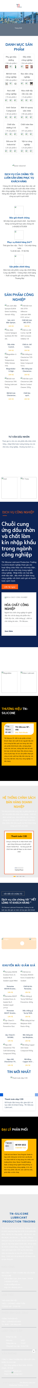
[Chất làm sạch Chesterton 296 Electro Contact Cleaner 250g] (27, 384)
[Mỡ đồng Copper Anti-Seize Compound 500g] (28, 1050)
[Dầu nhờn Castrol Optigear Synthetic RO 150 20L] (11, 335)
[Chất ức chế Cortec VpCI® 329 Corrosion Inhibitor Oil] (27, 335)
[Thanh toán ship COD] (19, 1090)
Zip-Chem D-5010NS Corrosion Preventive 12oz (10, 1038)
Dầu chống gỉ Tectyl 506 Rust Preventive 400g (28, 1014)
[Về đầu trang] (33, 1377)
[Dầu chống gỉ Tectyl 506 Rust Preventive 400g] (28, 1001)
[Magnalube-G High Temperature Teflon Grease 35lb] (11, 359)
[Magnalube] (9, 682)
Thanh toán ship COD (14, 1099)
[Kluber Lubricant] (28, 682)
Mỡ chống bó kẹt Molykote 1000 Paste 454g (28, 1038)
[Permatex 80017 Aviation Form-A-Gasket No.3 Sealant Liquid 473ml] (10, 1001)
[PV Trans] (28, 488)
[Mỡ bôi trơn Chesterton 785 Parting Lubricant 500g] (11, 384)
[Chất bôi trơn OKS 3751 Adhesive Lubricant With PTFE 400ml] (27, 311)
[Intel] (9, 488)
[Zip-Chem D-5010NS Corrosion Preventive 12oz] (10, 1026)
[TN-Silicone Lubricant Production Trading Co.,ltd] (19, 5)
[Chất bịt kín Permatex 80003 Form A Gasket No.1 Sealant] (28, 977)
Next (33, 488)
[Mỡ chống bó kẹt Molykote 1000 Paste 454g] (28, 1026)
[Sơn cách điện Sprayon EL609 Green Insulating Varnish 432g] (11, 311)
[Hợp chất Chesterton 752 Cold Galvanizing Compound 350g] (10, 1050)
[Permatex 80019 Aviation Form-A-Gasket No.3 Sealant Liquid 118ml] (10, 977)
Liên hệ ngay (9, 587)
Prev (4, 488)
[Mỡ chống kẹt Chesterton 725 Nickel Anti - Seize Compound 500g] (27, 359)
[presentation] (1, 1094)
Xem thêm (9, 631)
